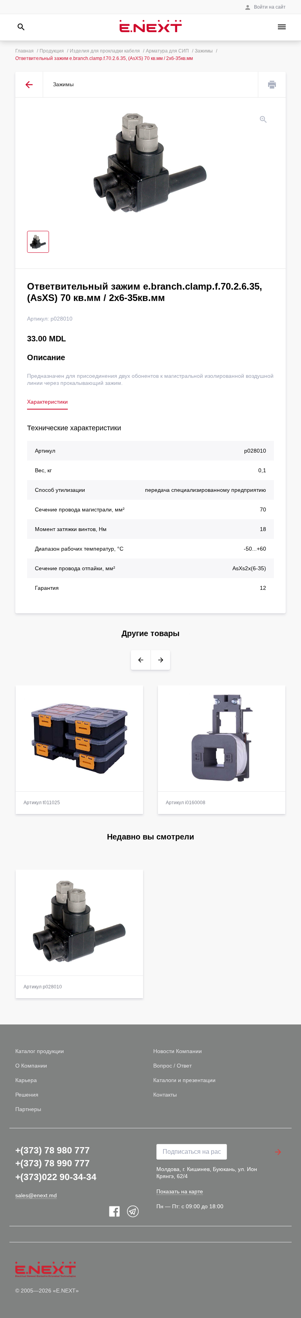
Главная (24, 51)
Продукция (52, 51)
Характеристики (47, 402)
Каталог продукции (39, 1051)
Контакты (165, 1094)
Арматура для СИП (167, 51)
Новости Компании (177, 1051)
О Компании (31, 1065)
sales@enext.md (36, 1195)
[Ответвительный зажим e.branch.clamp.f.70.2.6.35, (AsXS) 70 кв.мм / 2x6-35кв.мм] (150, 164)
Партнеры (28, 1109)
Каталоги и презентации (184, 1080)
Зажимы (204, 51)
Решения (26, 1094)
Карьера (26, 1080)
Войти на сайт (270, 7)
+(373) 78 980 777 (52, 1150)
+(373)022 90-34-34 (55, 1177)
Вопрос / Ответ (172, 1065)
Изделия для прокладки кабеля (105, 51)
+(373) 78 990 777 (52, 1163)
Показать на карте (179, 1191)
